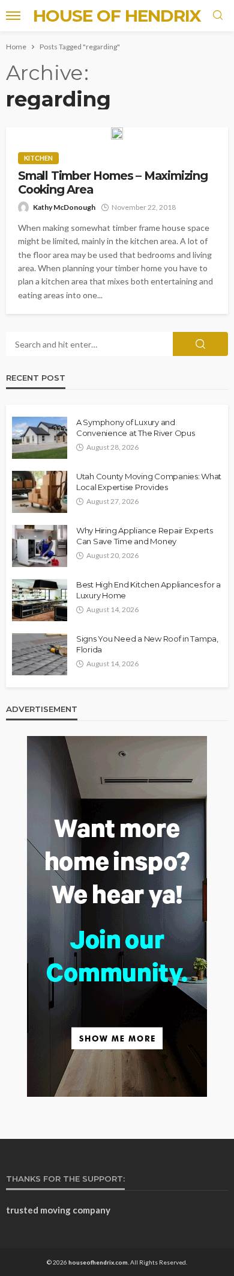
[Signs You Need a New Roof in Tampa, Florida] (39, 654)
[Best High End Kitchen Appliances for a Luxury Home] (39, 600)
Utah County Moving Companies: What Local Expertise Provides (148, 481)
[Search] (218, 15)
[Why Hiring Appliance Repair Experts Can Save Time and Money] (39, 546)
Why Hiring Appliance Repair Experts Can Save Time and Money (144, 536)
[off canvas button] (13, 15)
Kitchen (38, 158)
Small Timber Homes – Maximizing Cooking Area (113, 183)
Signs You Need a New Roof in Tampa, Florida (147, 644)
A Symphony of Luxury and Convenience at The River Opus (135, 427)
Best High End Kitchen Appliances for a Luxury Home (148, 590)
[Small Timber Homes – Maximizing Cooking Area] (117, 133)
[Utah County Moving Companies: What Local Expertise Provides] (39, 492)
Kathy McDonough (64, 207)
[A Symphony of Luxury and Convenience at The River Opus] (39, 438)
